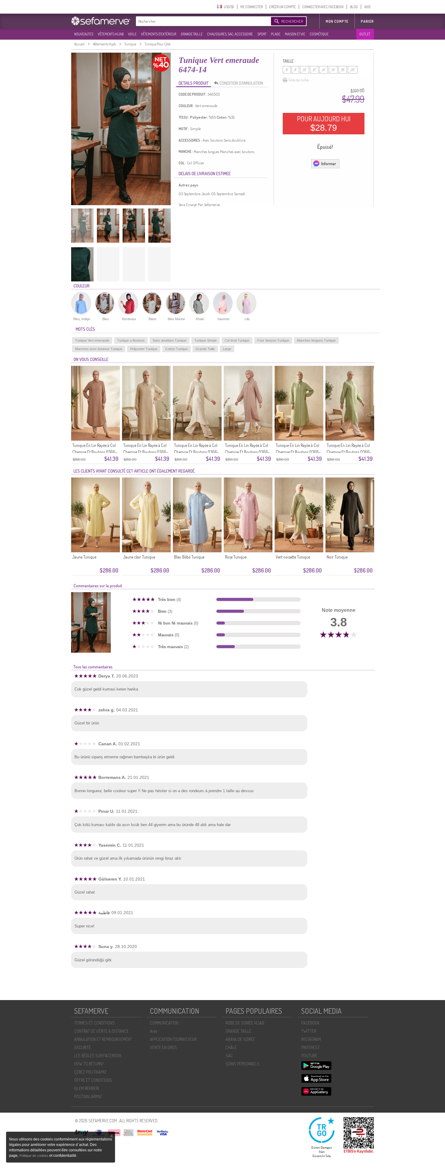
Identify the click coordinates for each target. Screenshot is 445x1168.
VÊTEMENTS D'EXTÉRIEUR (158, 34)
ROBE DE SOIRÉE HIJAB (245, 1022)
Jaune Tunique (84, 556)
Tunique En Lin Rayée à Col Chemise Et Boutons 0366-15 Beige (145, 452)
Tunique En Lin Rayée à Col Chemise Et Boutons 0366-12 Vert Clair (298, 452)
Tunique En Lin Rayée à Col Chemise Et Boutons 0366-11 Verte (349, 452)
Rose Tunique (235, 556)
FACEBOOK (310, 1022)
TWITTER (308, 1031)
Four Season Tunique (273, 340)
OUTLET (364, 34)
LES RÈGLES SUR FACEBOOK (97, 1055)
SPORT (261, 34)
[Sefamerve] (102, 21)
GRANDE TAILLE (192, 34)
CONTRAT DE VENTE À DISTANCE (101, 1031)
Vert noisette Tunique (293, 556)
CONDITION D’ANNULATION (241, 83)
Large (227, 349)
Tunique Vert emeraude (92, 340)
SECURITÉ (82, 1047)
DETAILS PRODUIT (194, 83)
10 (304, 69)
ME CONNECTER (251, 7)
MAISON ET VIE (295, 34)
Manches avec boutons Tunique (98, 349)
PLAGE (275, 34)
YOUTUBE (309, 1055)
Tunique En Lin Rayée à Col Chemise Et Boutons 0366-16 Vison (94, 452)
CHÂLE (231, 1047)
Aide (153, 1031)
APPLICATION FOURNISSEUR (173, 1039)
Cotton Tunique (176, 349)
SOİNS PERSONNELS (242, 1063)
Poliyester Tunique (143, 349)
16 (333, 69)
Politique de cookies (34, 1155)
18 (342, 69)
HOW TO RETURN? (89, 1063)
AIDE (367, 7)
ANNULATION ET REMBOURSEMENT (103, 1039)
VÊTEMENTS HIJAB (111, 34)
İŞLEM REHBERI (86, 1088)
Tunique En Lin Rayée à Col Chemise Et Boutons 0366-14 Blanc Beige (196, 452)
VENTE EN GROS (163, 1047)
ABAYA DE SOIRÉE (240, 1039)
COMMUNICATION (164, 1022)
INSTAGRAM (311, 1039)
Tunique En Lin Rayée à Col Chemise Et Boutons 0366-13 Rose (247, 452)
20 (352, 69)
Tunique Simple (205, 340)
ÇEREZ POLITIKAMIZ (90, 1071)
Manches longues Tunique (316, 340)
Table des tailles (298, 80)
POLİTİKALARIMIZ (88, 1096)
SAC (229, 1055)
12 (314, 69)
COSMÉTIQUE (319, 34)
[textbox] (202, 21)
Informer (328, 163)
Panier (367, 21)
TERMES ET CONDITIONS (94, 1022)
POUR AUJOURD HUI (324, 123)
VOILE (132, 34)
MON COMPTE (337, 21)
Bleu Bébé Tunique (189, 556)
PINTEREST (310, 1047)
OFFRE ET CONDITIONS (93, 1080)
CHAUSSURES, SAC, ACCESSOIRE (230, 34)
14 (323, 69)
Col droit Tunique (237, 340)
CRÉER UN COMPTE (282, 7)
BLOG (354, 7)
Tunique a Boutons (131, 340)
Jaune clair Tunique (139, 556)
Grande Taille (205, 349)
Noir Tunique (337, 556)
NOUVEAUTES (83, 34)
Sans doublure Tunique (169, 340)
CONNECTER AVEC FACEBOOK (323, 7)
